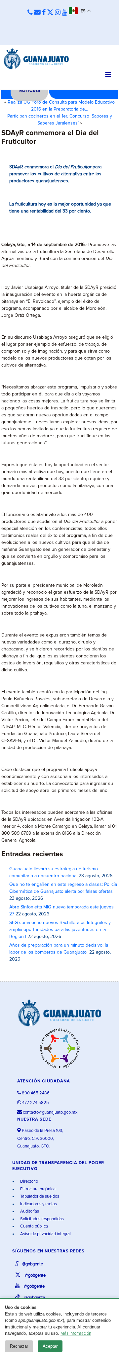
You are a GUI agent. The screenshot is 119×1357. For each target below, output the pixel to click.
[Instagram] (57, 12)
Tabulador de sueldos (39, 1196)
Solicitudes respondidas (41, 1219)
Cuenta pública (33, 1226)
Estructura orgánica (37, 1189)
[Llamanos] (30, 12)
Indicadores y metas (38, 1204)
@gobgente (32, 1264)
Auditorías (29, 1211)
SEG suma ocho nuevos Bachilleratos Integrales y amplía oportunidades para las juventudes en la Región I (60, 929)
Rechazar (19, 1346)
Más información (75, 1333)
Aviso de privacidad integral (45, 1234)
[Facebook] (44, 12)
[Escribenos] (37, 12)
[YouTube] (64, 12)
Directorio (28, 1181)
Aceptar (50, 1346)
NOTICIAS (29, 90)
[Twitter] (50, 12)
